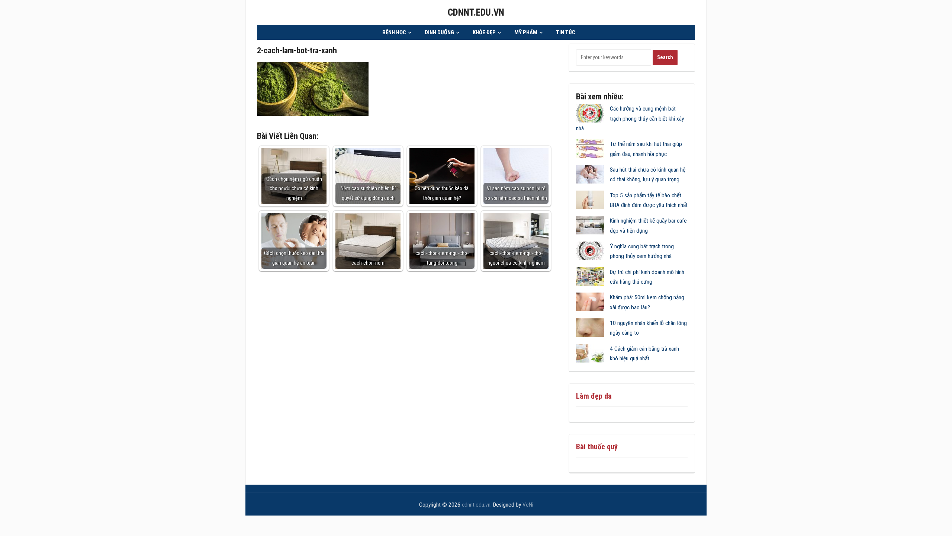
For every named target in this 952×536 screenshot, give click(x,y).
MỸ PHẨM (525, 32)
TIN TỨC (565, 32)
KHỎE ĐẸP (484, 32)
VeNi (527, 504)
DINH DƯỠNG (439, 32)
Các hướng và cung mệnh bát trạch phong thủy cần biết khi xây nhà (630, 118)
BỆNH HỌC (394, 32)
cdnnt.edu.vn (476, 12)
